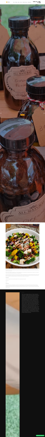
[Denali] (8, 2)
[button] (40, 435)
